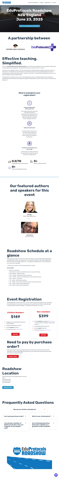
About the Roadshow (33, 2)
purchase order (19, 329)
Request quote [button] (13, 356)
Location (54, 2)
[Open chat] (56, 475)
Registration (48, 2)
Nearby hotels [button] (8, 387)
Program (41, 2)
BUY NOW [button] (15, 334)
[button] (29, 218)
